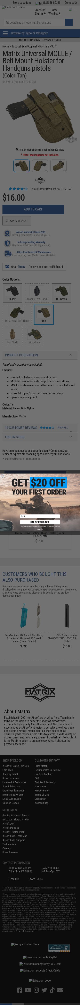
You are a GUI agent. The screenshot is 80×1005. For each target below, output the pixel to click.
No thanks (40, 529)
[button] (40, 523)
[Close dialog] (2, 476)
